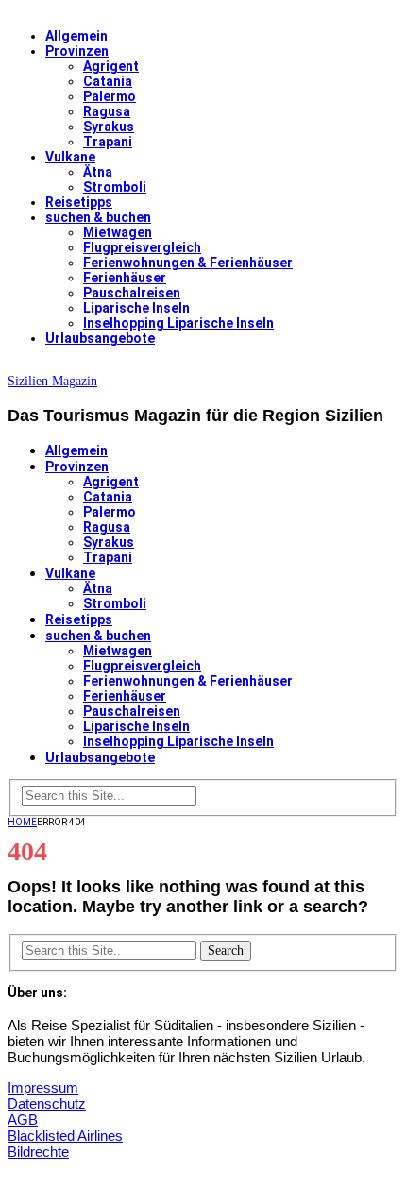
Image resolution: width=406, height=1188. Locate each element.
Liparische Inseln (136, 307)
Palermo (109, 96)
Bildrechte (38, 1152)
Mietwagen (117, 232)
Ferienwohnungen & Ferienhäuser (188, 262)
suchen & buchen (98, 217)
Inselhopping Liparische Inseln (178, 323)
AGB (23, 1120)
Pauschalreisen (131, 292)
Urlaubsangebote (100, 338)
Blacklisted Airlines (65, 1136)
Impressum (43, 1087)
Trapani (107, 141)
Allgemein (76, 35)
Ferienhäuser (124, 277)
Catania (107, 81)
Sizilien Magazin (52, 381)
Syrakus (108, 126)
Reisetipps (78, 202)
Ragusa (106, 111)
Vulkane (70, 156)
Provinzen (77, 51)
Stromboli (114, 187)
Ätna (97, 171)
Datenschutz (47, 1103)
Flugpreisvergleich (142, 247)
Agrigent (111, 66)
